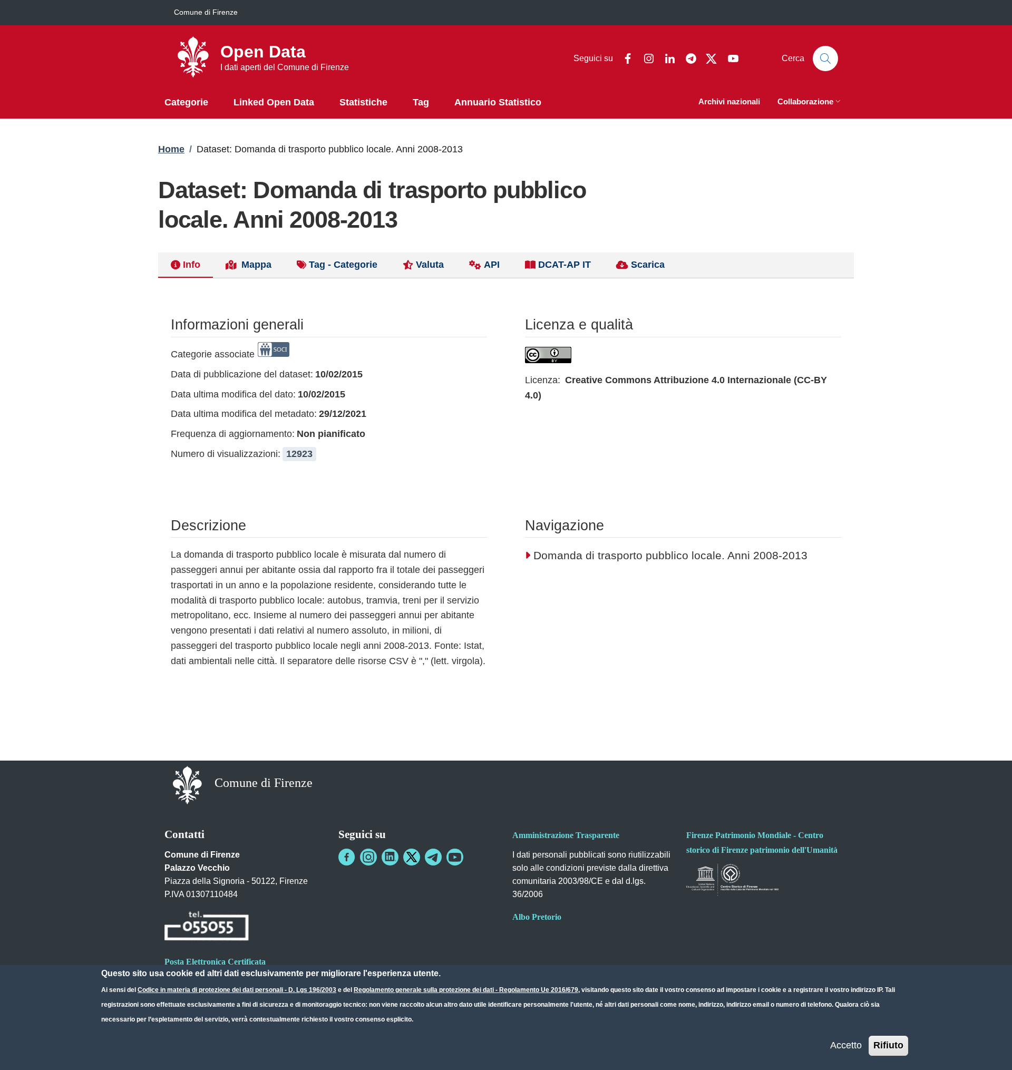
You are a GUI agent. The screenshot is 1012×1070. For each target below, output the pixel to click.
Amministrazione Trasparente (565, 835)
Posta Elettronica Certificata (215, 961)
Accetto (846, 1045)
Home (171, 149)
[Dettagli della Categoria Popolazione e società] (273, 354)
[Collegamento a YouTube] (454, 857)
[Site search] (825, 58)
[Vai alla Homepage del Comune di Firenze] (187, 784)
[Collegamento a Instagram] (368, 857)
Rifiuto (888, 1045)
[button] (810, 102)
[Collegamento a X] (411, 857)
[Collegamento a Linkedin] (390, 857)
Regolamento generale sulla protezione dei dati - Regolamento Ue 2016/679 (466, 990)
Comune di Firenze (206, 12)
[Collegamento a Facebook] (346, 857)
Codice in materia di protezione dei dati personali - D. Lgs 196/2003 (237, 990)
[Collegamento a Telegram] (433, 857)
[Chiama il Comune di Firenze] (206, 927)
